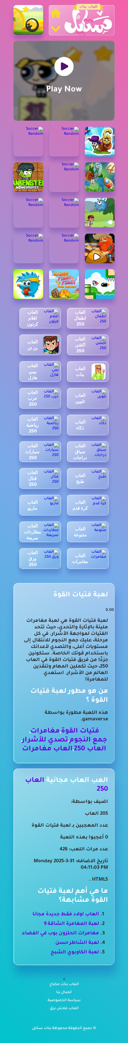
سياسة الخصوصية (64, 1000)
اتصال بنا (64, 992)
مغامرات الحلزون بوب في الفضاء (60, 933)
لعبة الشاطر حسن (77, 943)
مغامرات (45, 731)
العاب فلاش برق (64, 1008)
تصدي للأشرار (45, 740)
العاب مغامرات (47, 749)
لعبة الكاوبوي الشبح (75, 952)
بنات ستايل (42, 1028)
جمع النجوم (88, 740)
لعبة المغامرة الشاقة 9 (71, 924)
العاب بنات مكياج (64, 984)
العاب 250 (90, 749)
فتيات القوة (80, 731)
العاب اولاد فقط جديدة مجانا (65, 914)
